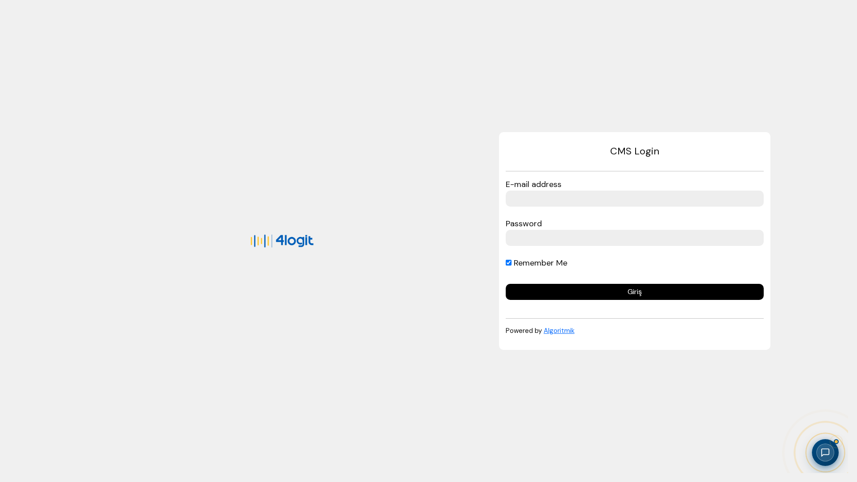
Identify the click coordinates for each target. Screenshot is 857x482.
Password (524, 223)
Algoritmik (559, 330)
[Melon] (282, 241)
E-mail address (534, 184)
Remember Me (539, 263)
